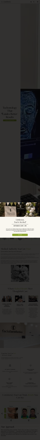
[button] (38, 203)
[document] (20, 220)
